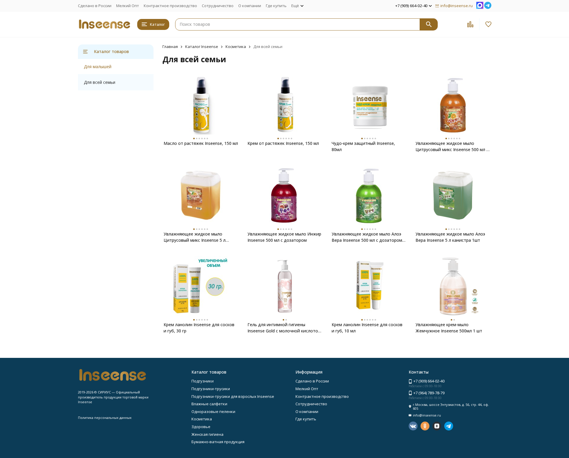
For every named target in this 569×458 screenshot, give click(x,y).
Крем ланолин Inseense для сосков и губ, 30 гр (199, 328)
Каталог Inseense (201, 46)
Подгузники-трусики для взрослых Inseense (232, 396)
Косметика (236, 46)
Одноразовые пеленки (213, 411)
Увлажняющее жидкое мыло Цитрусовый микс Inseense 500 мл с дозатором (451, 146)
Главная (170, 46)
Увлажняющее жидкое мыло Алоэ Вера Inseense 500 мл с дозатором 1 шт (369, 237)
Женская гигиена (207, 434)
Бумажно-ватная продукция (217, 441)
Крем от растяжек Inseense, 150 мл (283, 143)
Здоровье (200, 426)
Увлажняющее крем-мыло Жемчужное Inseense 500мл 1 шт (448, 328)
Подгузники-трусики (210, 388)
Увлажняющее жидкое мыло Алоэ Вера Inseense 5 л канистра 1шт (450, 237)
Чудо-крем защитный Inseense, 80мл (363, 146)
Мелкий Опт (127, 5)
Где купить (276, 5)
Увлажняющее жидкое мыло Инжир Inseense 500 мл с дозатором (284, 237)
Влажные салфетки (209, 403)
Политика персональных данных (105, 417)
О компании (249, 5)
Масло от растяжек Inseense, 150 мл (201, 143)
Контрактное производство (170, 5)
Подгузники (202, 381)
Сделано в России (94, 5)
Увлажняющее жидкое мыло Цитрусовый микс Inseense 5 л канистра (195, 237)
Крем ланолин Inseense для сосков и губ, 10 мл (367, 328)
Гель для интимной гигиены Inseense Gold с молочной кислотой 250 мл (284, 328)
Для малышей (97, 66)
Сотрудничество (218, 5)
